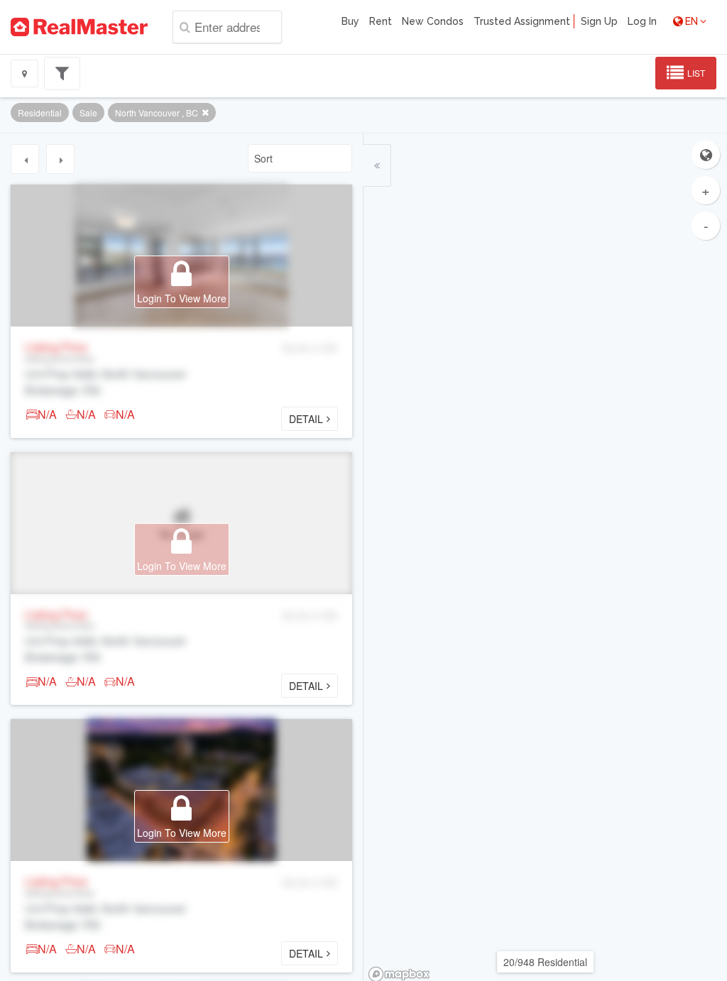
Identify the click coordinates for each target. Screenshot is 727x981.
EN (691, 21)
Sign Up (599, 21)
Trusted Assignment (522, 21)
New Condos (433, 21)
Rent (380, 21)
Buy (350, 21)
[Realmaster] (79, 27)
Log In (642, 21)
